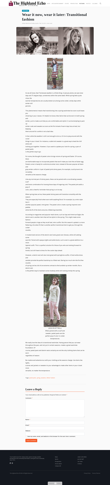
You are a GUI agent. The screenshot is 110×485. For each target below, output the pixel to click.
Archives (80, 463)
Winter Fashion (51, 378)
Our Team (80, 461)
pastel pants (32, 378)
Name (27, 419)
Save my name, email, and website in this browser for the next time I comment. (51, 436)
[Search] (100, 3)
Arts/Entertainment (57, 3)
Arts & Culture (58, 463)
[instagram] (12, 463)
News (48, 3)
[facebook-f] (10, 463)
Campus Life (58, 466)
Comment (29, 398)
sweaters (43, 378)
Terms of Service (96, 473)
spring (38, 378)
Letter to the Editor (82, 457)
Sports (67, 3)
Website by (55, 483)
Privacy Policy (87, 473)
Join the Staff (81, 459)
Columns (95, 3)
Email (27, 425)
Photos (88, 3)
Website (27, 431)
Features (82, 3)
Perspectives (74, 3)
